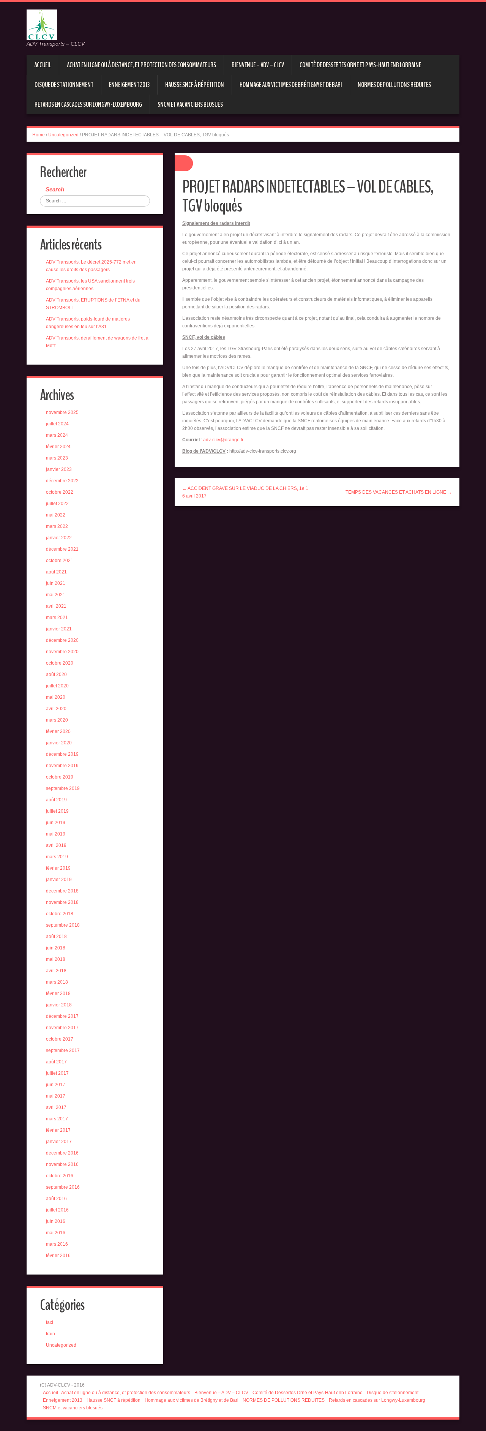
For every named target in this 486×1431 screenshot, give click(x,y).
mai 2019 (55, 834)
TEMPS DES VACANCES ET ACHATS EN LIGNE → (399, 492)
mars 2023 (57, 458)
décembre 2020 (62, 640)
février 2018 (58, 993)
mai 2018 (55, 959)
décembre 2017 (62, 1016)
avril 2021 (56, 606)
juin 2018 (55, 948)
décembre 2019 (62, 754)
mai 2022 (55, 515)
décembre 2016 (62, 1153)
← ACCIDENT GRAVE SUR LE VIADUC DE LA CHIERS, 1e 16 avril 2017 (245, 492)
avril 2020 (56, 708)
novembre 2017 (62, 1027)
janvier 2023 (59, 469)
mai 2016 (55, 1232)
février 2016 (58, 1255)
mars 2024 (57, 435)
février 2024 (58, 446)
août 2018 (56, 936)
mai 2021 (55, 594)
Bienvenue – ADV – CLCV (258, 64)
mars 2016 (57, 1244)
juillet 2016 (57, 1210)
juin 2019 (55, 822)
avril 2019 (56, 845)
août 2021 (56, 572)
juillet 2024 (57, 423)
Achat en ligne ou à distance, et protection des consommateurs (141, 64)
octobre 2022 (59, 492)
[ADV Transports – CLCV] (42, 24)
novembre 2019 (62, 765)
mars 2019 (57, 856)
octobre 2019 (59, 777)
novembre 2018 (62, 902)
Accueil (42, 64)
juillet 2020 (57, 686)
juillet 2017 (57, 1073)
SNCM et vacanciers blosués (190, 104)
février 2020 (58, 731)
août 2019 (56, 799)
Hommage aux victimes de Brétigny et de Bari (291, 84)
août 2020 (56, 674)
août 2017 (56, 1062)
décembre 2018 (62, 891)
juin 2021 (55, 583)
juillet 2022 (57, 503)
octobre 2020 (59, 663)
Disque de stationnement (64, 84)
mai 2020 (55, 697)
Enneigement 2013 (129, 84)
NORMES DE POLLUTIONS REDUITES (394, 84)
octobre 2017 (59, 1039)
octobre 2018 (59, 913)
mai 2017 (55, 1096)
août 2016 (56, 1198)
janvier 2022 (59, 537)
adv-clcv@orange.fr (223, 439)
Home (38, 134)
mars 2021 (57, 617)
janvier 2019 (59, 879)
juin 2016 (55, 1221)
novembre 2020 (62, 651)
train (50, 1333)
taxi (49, 1322)
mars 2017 (57, 1118)
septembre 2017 (63, 1050)
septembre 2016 (63, 1187)
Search (55, 189)
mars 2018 (57, 982)
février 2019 (58, 868)
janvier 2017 (59, 1141)
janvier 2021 (59, 629)
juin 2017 (55, 1084)
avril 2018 (56, 970)
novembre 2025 (62, 412)
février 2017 (58, 1130)
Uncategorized (63, 134)
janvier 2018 (59, 1005)
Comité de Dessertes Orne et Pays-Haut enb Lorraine (360, 64)
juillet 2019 (57, 811)
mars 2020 (57, 720)
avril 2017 (56, 1107)
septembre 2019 (63, 788)
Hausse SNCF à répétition (194, 84)
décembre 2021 (62, 549)
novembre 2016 (62, 1164)
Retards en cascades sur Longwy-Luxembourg (88, 104)
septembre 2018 (63, 925)
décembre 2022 (62, 480)
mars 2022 (57, 526)
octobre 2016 (59, 1175)
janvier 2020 (59, 743)
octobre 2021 (59, 560)
